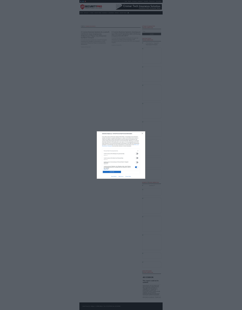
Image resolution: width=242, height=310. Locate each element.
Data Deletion (114, 176)
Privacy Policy (128, 176)
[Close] (143, 134)
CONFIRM (112, 171)
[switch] (136, 153)
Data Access (121, 176)
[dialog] (121, 155)
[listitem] (121, 151)
